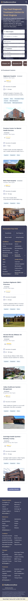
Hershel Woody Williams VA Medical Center (12, 336)
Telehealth (4, 577)
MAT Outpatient (17, 571)
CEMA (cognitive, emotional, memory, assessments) (18, 554)
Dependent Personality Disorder (7, 542)
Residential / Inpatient (19, 569)
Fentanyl (16, 523)
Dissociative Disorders (7, 544)
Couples (4, 269)
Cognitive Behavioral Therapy (6, 556)
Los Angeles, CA (6, 502)
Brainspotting (5, 554)
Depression (17, 542)
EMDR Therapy (17, 559)
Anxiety (4, 246)
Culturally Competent (19, 263)
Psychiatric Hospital (6, 575)
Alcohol (16, 244)
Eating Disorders (20, 237)
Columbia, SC (5, 509)
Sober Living (17, 575)
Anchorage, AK (17, 509)
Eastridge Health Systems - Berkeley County (12, 437)
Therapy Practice (18, 577)
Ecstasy (16, 252)
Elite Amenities (18, 266)
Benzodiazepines (19, 248)
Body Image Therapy (19, 552)
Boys (4, 264)
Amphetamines (18, 246)
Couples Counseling (18, 556)
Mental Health (8, 237)
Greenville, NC (5, 504)
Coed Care (17, 261)
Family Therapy (17, 561)
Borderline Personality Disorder (8, 252)
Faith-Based (17, 270)
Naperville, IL (17, 504)
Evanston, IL (17, 506)
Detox (3, 569)
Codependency (18, 540)
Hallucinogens (5, 525)
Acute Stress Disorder (8, 244)
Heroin (15, 525)
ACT (3, 552)
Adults (4, 262)
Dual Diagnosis (19, 233)
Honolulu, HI (17, 511)
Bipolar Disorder (6, 250)
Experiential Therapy (7, 561)
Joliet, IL (4, 506)
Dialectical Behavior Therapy (6, 559)
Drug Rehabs (8, 233)
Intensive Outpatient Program (6, 571)
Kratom (3, 527)
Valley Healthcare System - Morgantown (12, 388)
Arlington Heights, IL (6, 511)
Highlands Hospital (9, 76)
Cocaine (17, 250)
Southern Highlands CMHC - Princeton (12, 283)
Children (4, 266)
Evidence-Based (18, 268)
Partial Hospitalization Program (19, 573)
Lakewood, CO (17, 502)
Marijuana (16, 527)
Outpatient (4, 573)
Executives (5, 271)
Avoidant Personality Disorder (7, 248)
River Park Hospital (9, 180)
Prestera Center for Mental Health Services (12, 129)
